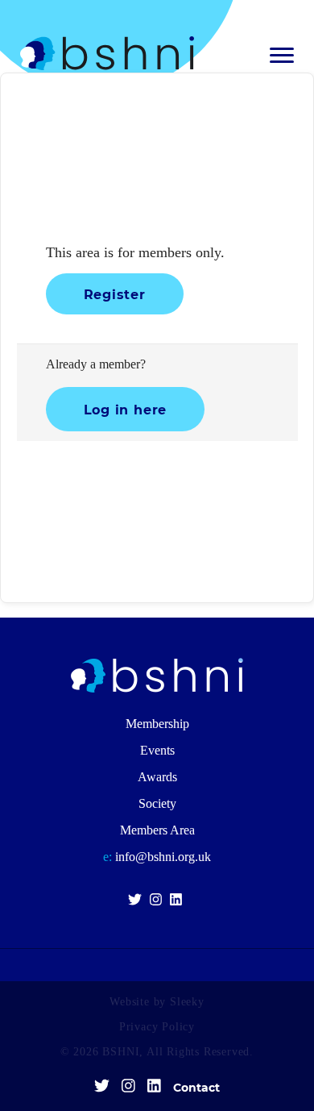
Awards (157, 777)
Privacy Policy (157, 1027)
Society (157, 803)
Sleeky (187, 1002)
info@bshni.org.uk (157, 856)
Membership (157, 723)
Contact (196, 1087)
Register (115, 293)
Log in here (125, 409)
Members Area (157, 830)
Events (157, 750)
